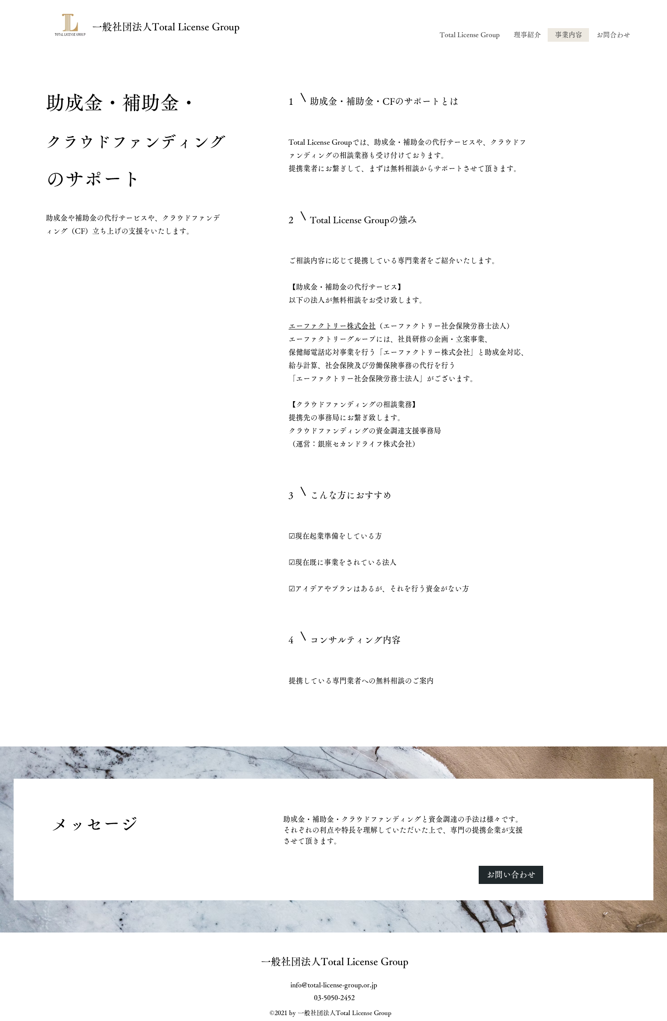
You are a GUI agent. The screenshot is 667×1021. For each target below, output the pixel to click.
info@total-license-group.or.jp (333, 985)
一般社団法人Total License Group (166, 27)
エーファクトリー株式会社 (332, 325)
